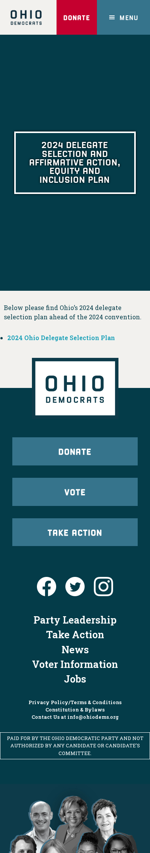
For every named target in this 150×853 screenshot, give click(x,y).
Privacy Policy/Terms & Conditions (75, 702)
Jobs (75, 678)
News (75, 649)
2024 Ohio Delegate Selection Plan (61, 338)
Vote (75, 492)
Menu (129, 17)
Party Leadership (75, 619)
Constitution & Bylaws (75, 709)
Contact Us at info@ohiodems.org (75, 717)
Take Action (75, 532)
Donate (76, 17)
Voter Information (75, 664)
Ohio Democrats (26, 17)
